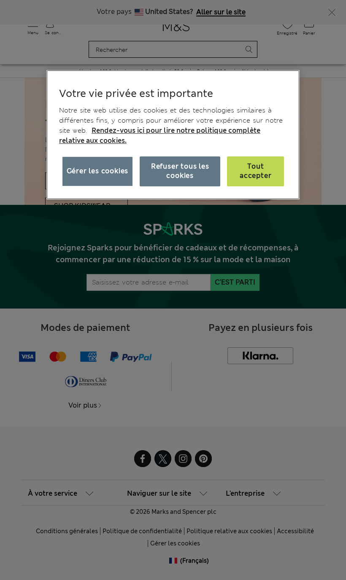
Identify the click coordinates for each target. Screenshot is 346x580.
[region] (173, 134)
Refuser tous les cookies (180, 171)
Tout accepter (255, 171)
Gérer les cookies (98, 170)
